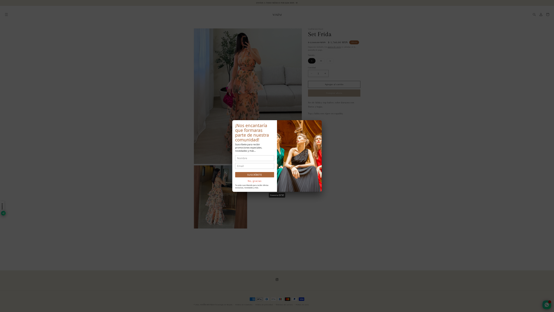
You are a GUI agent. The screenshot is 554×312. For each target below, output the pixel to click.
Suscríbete (254, 174)
